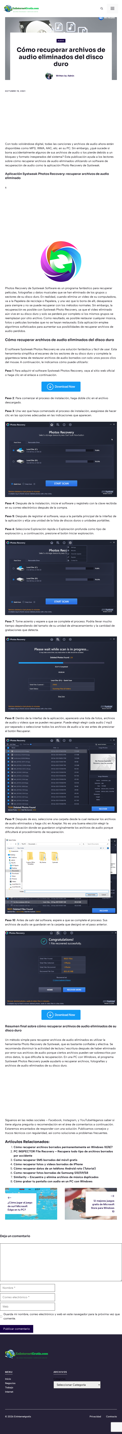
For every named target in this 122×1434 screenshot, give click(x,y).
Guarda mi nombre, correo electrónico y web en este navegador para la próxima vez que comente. (61, 1316)
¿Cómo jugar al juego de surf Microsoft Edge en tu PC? (20, 1206)
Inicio (8, 1379)
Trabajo (9, 1387)
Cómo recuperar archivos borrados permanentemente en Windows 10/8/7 (63, 1147)
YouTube (86, 1120)
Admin (71, 75)
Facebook (54, 1120)
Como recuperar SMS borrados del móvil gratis (45, 1160)
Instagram (69, 1120)
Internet (9, 1391)
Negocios (10, 1383)
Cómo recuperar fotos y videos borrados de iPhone (48, 1164)
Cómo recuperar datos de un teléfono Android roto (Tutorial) (55, 1168)
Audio (61, 41)
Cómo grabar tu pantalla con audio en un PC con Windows (53, 1181)
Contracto (111, 1416)
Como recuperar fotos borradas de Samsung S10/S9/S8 (51, 1173)
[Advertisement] (61, 118)
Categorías (59, 1379)
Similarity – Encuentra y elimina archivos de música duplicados (56, 1177)
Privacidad (95, 1416)
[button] (102, 8)
